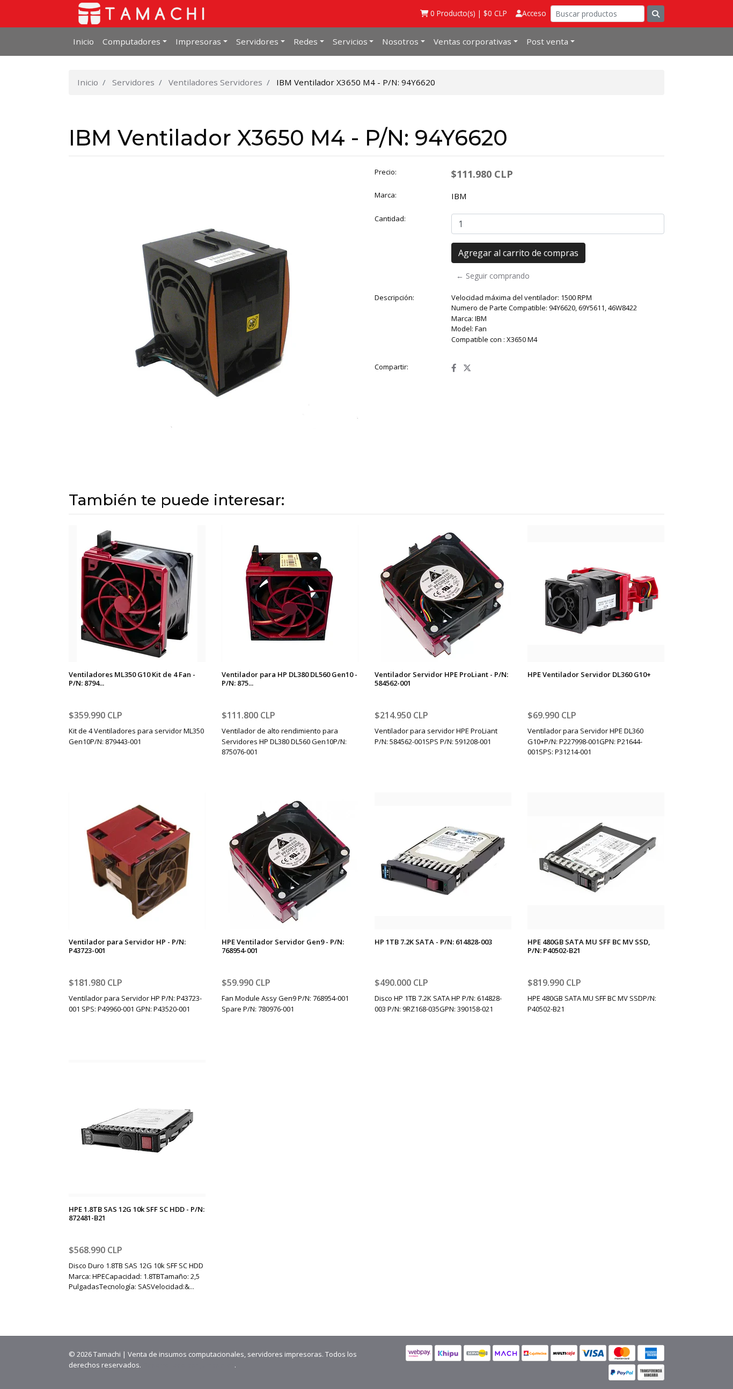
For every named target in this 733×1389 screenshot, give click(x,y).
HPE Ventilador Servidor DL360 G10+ (589, 674)
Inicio (83, 41)
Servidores (257, 41)
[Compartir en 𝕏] (467, 367)
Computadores (131, 41)
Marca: (386, 195)
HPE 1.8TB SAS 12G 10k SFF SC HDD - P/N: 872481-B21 (136, 1213)
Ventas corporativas (472, 41)
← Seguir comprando (493, 276)
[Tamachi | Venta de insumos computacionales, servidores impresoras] (138, 13)
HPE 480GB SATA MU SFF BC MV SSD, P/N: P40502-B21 (588, 946)
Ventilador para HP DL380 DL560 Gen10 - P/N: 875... (289, 679)
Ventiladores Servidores (215, 82)
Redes (306, 41)
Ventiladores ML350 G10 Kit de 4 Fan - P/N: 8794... (132, 679)
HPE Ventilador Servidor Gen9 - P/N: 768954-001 (283, 946)
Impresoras (198, 41)
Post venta (547, 41)
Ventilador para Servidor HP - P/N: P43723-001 (127, 946)
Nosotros (400, 41)
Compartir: (391, 367)
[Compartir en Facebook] (454, 367)
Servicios (350, 41)
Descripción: (394, 297)
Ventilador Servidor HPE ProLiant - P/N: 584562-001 (441, 679)
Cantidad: (390, 218)
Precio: (386, 172)
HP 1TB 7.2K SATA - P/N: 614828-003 (433, 942)
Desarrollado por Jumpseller (188, 1365)
